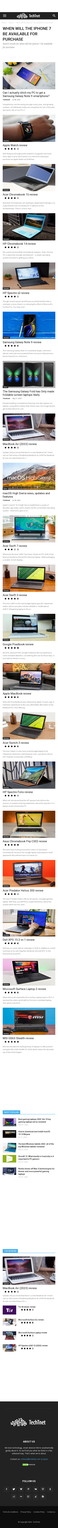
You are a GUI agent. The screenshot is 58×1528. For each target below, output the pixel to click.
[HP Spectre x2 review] (29, 276)
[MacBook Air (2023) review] (29, 427)
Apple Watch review (15, 145)
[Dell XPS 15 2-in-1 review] (29, 922)
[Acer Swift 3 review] (29, 578)
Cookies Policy (39, 1512)
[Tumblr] (50, 1489)
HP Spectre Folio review (18, 792)
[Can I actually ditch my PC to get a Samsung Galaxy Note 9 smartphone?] (29, 75)
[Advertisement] (29, 1214)
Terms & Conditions (10, 1512)
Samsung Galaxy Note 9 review (22, 342)
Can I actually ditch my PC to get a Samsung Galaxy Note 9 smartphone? (26, 94)
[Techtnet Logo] (29, 1426)
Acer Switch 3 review (16, 742)
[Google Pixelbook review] (29, 627)
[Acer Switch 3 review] (29, 725)
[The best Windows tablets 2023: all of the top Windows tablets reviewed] (9, 1148)
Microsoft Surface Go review (31, 1320)
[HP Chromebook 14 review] (29, 226)
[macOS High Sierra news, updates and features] (29, 476)
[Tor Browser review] (9, 1310)
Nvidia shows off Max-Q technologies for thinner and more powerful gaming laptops (36, 1171)
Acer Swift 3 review (15, 595)
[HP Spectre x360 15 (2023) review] (9, 1348)
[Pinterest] (28, 1489)
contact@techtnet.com (31, 1459)
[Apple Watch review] (29, 128)
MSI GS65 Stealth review (18, 1038)
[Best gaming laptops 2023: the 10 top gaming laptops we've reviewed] (9, 1122)
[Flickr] (21, 1496)
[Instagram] (43, 1489)
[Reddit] (13, 1496)
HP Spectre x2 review (16, 293)
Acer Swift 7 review (15, 545)
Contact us (51, 1512)
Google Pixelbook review (18, 644)
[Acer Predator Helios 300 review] (29, 873)
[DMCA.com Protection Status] (29, 1465)
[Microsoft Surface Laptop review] (9, 1335)
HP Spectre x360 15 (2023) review (33, 1346)
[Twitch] (28, 1496)
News (5, 88)
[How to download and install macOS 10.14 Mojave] (9, 1134)
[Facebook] (6, 1489)
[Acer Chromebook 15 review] (29, 177)
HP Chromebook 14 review (19, 243)
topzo (45, 1459)
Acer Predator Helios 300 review (23, 890)
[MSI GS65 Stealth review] (29, 1021)
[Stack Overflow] (35, 1496)
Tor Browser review (26, 1307)
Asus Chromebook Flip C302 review (25, 841)
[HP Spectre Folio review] (29, 775)
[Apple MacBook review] (29, 676)
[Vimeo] (21, 1489)
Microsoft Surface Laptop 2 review (24, 989)
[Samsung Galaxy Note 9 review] (29, 325)
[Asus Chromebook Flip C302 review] (29, 824)
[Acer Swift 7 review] (29, 529)
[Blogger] (43, 1496)
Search (11, 23)
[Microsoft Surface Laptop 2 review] (29, 972)
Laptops (6, 1284)
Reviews (6, 141)
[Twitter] (13, 1489)
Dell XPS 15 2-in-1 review (19, 939)
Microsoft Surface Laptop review (32, 1333)
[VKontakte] (35, 1489)
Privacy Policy (26, 1512)
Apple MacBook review (17, 693)
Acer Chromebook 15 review (20, 194)
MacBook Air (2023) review (20, 444)
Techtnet (6, 100)
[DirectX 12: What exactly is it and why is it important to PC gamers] (9, 1159)
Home (3, 23)
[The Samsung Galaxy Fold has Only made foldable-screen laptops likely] (29, 374)
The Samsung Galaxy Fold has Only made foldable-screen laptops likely (28, 393)
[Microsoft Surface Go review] (9, 1322)
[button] (54, 15)
